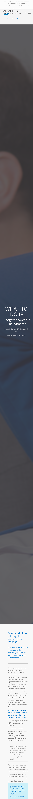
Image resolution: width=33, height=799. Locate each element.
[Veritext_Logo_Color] (13, 13)
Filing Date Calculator (21, 3)
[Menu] (28, 13)
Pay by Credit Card (10, 5)
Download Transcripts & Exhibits (22, 1)
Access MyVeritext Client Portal (10, 19)
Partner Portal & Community (22, 5)
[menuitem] (9, 1)
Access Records (11, 3)
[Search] (24, 13)
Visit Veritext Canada (17, 8)
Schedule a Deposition (9, 1)
